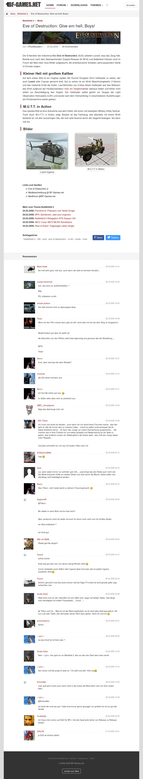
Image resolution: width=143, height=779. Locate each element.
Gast (39, 467)
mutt (85, 239)
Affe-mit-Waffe (43, 539)
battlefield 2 (29, 239)
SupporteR (42, 499)
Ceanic (40, 554)
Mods (40, 20)
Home (50, 5)
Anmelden (130, 5)
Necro (39, 358)
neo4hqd (41, 373)
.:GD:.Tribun (42, 420)
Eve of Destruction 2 (38, 188)
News (12, 13)
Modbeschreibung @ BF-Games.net (46, 192)
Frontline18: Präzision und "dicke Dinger (55, 210)
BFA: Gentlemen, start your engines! (53, 214)
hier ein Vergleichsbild (76, 88)
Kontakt (73, 758)
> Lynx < (40, 636)
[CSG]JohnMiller (44, 452)
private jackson (43, 303)
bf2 (39, 239)
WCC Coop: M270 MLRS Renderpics (53, 222)
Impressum (83, 758)
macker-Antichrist (44, 281)
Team (92, 758)
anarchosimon (43, 620)
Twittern (114, 237)
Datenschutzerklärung (58, 758)
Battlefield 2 (22, 13)
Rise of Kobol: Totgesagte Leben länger (54, 225)
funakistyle (41, 716)
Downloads (79, 5)
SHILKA (40, 731)
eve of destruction (57, 239)
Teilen (99, 237)
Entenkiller (41, 682)
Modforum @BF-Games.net (41, 196)
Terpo (39, 318)
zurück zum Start (71, 771)
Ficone (40, 578)
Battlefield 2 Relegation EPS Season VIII (55, 218)
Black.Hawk (42, 266)
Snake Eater (42, 593)
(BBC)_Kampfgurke (45, 405)
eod (45, 239)
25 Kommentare (70, 46)
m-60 (70, 239)
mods (78, 239)
